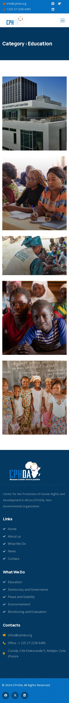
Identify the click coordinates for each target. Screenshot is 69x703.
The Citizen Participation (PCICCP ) (30, 222)
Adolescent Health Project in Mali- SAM (33, 267)
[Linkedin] (24, 695)
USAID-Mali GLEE (23, 429)
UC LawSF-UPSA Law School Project (33, 142)
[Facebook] (5, 695)
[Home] (25, 471)
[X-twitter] (15, 695)
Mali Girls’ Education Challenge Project (26, 347)
